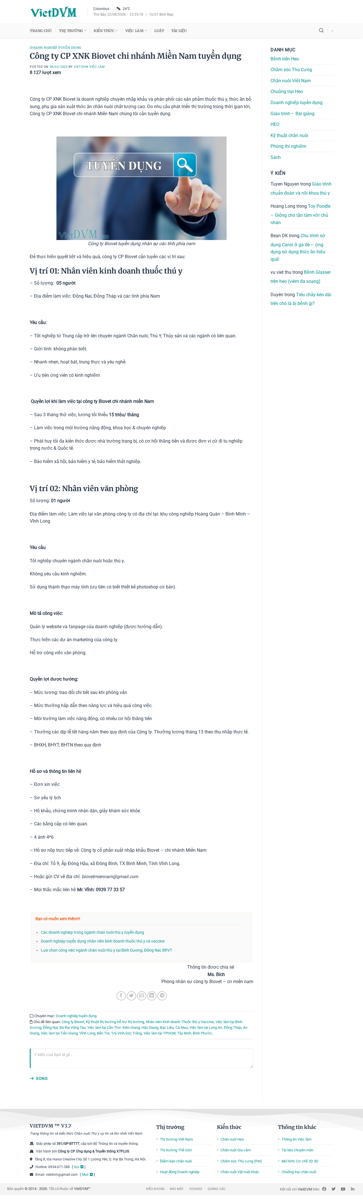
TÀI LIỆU (179, 30)
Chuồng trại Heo (287, 91)
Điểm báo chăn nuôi (176, 1161)
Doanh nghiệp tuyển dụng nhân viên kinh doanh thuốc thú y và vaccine (102, 941)
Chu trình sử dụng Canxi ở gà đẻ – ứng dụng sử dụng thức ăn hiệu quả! (298, 247)
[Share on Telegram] (162, 996)
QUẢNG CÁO (216, 1189)
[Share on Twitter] (131, 996)
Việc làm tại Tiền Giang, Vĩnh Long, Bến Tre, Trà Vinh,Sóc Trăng (91, 1033)
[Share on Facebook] (121, 996)
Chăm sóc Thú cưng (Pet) (241, 1161)
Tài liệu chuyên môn (297, 1150)
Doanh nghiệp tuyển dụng (55, 48)
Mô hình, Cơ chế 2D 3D (300, 1161)
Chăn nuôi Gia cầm (236, 1150)
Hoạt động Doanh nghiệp (179, 1172)
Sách (276, 157)
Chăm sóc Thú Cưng (291, 69)
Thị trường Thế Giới (176, 1150)
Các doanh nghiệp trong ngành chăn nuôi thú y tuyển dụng (92, 932)
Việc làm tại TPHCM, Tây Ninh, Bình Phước (177, 1033)
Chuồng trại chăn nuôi (299, 1172)
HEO (275, 124)
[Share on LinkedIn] (152, 996)
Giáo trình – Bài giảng (293, 113)
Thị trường (170, 1127)
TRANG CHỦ (41, 30)
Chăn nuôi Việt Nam (291, 80)
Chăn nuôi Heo (232, 1139)
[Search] (321, 30)
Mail (85, 1175)
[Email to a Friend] (141, 996)
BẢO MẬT (177, 1189)
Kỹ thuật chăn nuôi (289, 135)
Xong (42, 1078)
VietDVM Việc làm (89, 67)
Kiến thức (229, 1127)
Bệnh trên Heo (285, 59)
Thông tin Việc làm (296, 1139)
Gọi (76, 1167)
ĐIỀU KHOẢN (155, 1189)
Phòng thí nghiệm (288, 146)
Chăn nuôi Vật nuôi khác (240, 1172)
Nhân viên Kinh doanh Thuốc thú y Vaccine (180, 1022)
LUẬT (159, 30)
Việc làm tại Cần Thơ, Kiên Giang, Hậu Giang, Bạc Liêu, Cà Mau (137, 1027)
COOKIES (195, 1189)
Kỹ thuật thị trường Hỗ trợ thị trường (115, 1022)
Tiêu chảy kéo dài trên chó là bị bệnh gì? (301, 299)
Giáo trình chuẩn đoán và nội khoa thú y (301, 188)
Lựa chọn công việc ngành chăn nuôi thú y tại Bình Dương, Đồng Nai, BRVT (106, 950)
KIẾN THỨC (104, 30)
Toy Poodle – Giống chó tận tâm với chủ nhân (300, 214)
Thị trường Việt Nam (176, 1139)
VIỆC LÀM (134, 30)
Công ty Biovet (73, 1022)
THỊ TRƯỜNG (71, 30)
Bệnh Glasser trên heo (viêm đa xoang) (301, 277)
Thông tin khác (297, 1127)
